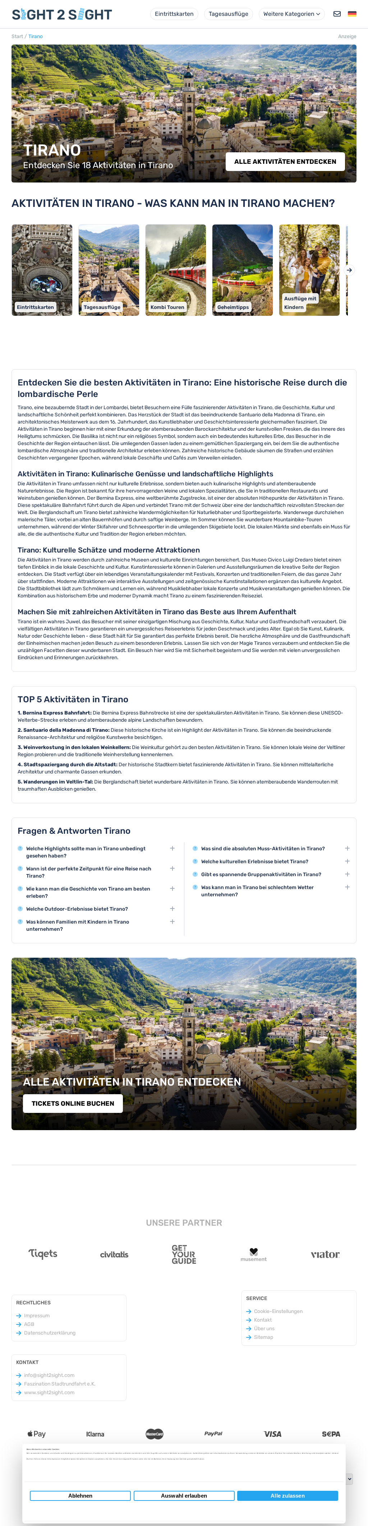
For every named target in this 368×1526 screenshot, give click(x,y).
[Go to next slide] (349, 270)
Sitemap (263, 1337)
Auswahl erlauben (184, 1496)
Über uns (264, 1329)
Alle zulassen (287, 1496)
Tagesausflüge (228, 13)
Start (17, 36)
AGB (29, 1324)
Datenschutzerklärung (49, 1333)
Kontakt (263, 1320)
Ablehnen (80, 1496)
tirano (35, 36)
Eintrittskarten (174, 13)
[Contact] (337, 14)
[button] (352, 14)
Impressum (37, 1316)
